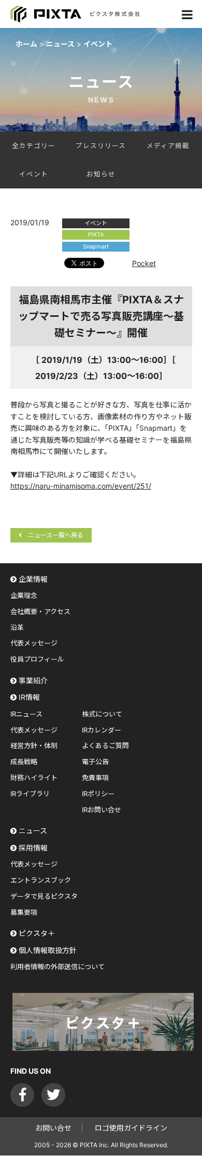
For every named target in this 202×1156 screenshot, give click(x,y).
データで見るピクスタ (44, 896)
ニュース (33, 830)
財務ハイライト (33, 777)
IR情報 (29, 697)
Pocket (144, 263)
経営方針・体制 (33, 745)
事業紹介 (33, 680)
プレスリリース (101, 146)
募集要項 (23, 912)
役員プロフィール (37, 659)
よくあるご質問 (105, 745)
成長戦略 (23, 761)
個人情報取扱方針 (48, 950)
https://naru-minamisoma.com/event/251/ (80, 485)
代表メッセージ (33, 643)
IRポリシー (98, 793)
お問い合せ (53, 1127)
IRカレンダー (101, 730)
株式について (102, 714)
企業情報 (33, 579)
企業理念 (23, 595)
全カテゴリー (33, 146)
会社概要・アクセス (40, 611)
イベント (33, 174)
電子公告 (95, 761)
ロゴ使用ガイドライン (131, 1127)
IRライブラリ (30, 793)
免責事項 (95, 777)
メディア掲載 (168, 146)
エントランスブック (40, 880)
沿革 (17, 627)
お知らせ (101, 174)
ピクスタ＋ (37, 933)
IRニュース (26, 714)
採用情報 (33, 847)
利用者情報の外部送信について (57, 966)
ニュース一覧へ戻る (55, 535)
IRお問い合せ (101, 810)
